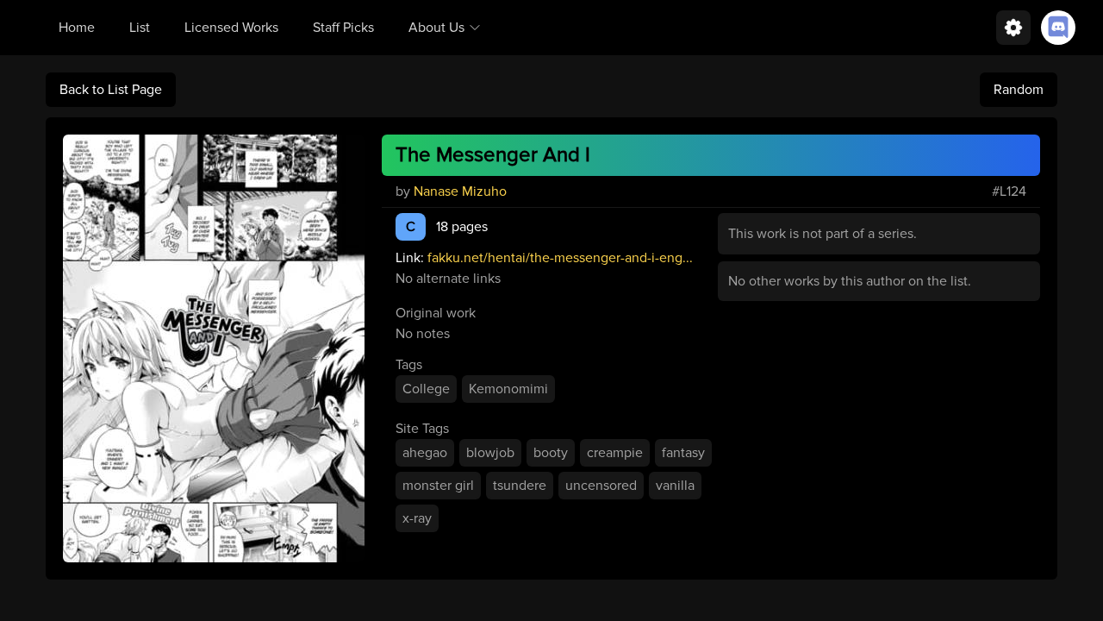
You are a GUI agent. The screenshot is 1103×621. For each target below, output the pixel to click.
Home (77, 27)
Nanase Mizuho (460, 191)
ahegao (424, 452)
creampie (615, 452)
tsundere (519, 485)
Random (1019, 89)
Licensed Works (231, 27)
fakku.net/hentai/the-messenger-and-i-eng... (560, 258)
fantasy (683, 452)
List (139, 27)
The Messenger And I (493, 154)
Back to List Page (110, 89)
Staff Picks (343, 27)
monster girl (438, 485)
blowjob (490, 452)
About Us (436, 27)
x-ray (417, 518)
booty (550, 452)
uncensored (601, 485)
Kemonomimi (508, 389)
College (426, 389)
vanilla (675, 485)
